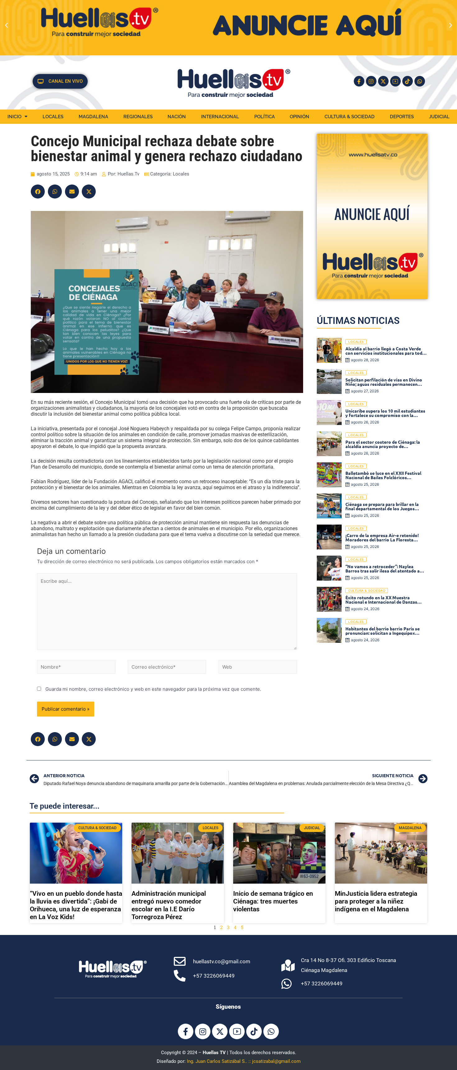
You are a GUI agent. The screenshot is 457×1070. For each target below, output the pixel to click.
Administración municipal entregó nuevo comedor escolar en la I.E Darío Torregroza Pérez (169, 905)
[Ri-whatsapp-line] (419, 81)
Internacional (220, 116)
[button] (6, 25)
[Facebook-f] (359, 81)
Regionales (138, 116)
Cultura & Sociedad (350, 116)
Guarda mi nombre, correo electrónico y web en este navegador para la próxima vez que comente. (153, 689)
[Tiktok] (407, 81)
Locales (53, 116)
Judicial (439, 116)
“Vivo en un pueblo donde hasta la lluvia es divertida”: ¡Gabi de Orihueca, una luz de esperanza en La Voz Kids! (76, 905)
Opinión (299, 116)
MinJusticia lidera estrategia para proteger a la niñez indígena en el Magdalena (376, 901)
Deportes (402, 116)
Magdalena (93, 116)
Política (264, 116)
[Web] (258, 668)
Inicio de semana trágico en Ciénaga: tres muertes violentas (273, 901)
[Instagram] (371, 81)
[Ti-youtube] (395, 81)
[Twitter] (89, 192)
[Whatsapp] (271, 1031)
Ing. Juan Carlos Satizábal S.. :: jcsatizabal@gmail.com (244, 1061)
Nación (177, 116)
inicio (14, 116)
